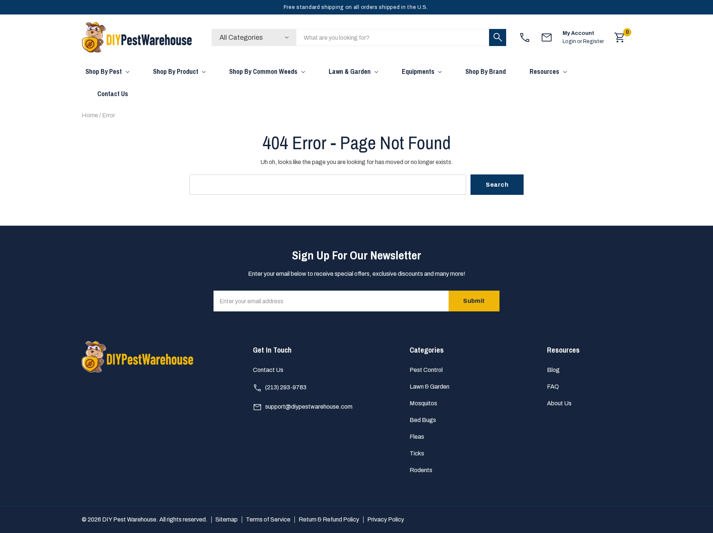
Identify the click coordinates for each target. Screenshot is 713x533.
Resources (544, 71)
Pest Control (426, 370)
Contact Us (268, 370)
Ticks (417, 453)
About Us (559, 403)
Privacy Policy (385, 519)
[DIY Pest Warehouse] (137, 37)
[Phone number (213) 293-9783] (525, 37)
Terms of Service (268, 519)
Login (570, 41)
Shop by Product (175, 71)
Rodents (421, 470)
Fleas (417, 437)
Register (593, 41)
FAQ (553, 386)
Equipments (418, 71)
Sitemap (226, 519)
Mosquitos (423, 403)
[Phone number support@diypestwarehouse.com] (547, 37)
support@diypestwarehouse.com (308, 406)
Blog (553, 370)
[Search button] (497, 37)
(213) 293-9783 (285, 387)
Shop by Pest (103, 71)
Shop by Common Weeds (263, 71)
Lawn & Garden (350, 71)
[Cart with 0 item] (620, 37)
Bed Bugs (423, 420)
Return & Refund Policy (329, 519)
